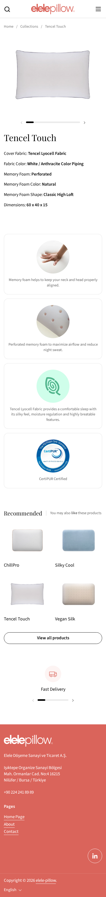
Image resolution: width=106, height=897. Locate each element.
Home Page (14, 817)
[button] (7, 9)
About (9, 824)
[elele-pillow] (53, 9)
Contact (11, 831)
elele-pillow (46, 880)
